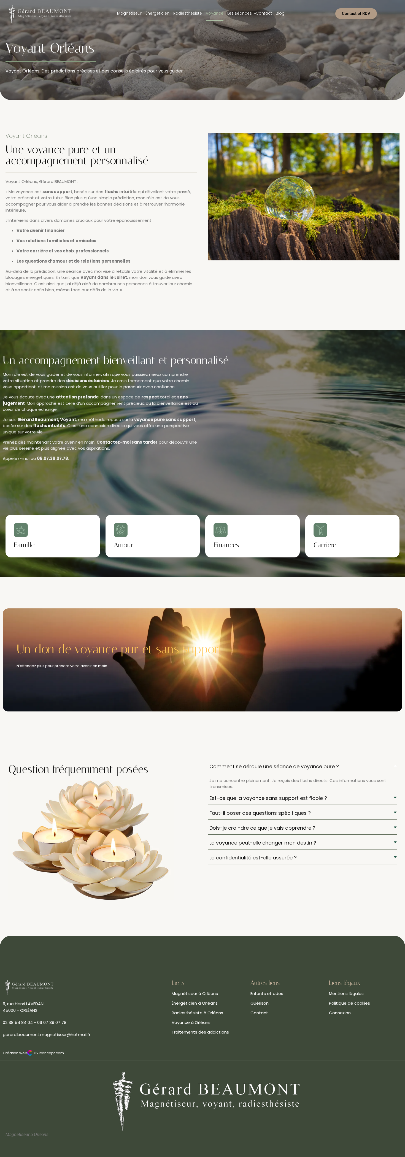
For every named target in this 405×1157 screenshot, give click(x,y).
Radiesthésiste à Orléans (197, 1013)
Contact (264, 13)
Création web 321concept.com (33, 1053)
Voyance (214, 13)
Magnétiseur (129, 13)
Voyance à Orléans (191, 1022)
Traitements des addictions (200, 1032)
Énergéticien (157, 13)
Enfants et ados (266, 993)
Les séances (239, 13)
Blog (280, 13)
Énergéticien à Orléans (195, 1003)
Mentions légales (346, 993)
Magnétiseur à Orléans (195, 993)
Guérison (259, 1003)
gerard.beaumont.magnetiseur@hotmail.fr (46, 1034)
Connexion (340, 1013)
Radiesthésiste (187, 13)
